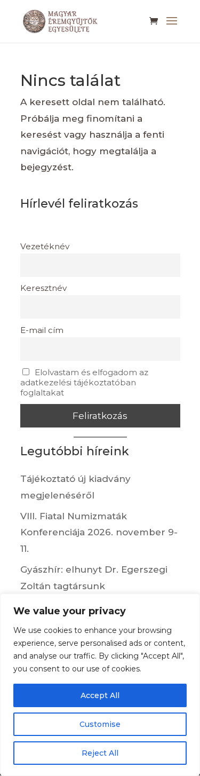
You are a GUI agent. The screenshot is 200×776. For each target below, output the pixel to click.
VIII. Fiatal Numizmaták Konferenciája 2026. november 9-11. (99, 532)
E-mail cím (41, 330)
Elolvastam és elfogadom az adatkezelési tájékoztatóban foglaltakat (84, 382)
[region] (100, 684)
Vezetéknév (44, 246)
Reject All (100, 753)
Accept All (100, 695)
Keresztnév (43, 288)
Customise (100, 724)
